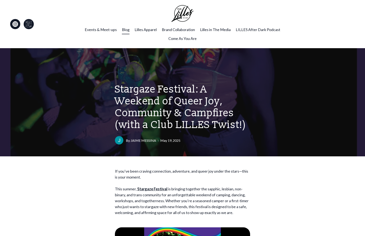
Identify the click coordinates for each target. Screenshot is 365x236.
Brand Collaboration (178, 29)
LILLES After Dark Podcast (258, 29)
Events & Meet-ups (101, 29)
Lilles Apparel (146, 29)
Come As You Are (182, 38)
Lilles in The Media (215, 29)
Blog (125, 29)
